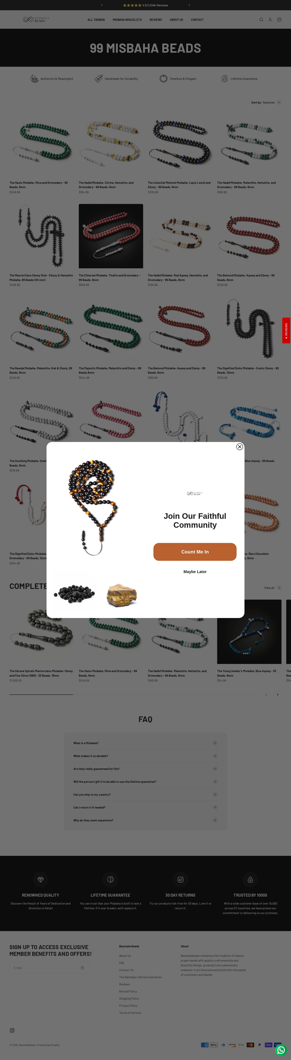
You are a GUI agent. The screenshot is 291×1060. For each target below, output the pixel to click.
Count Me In (195, 551)
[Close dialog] (240, 447)
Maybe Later (195, 572)
